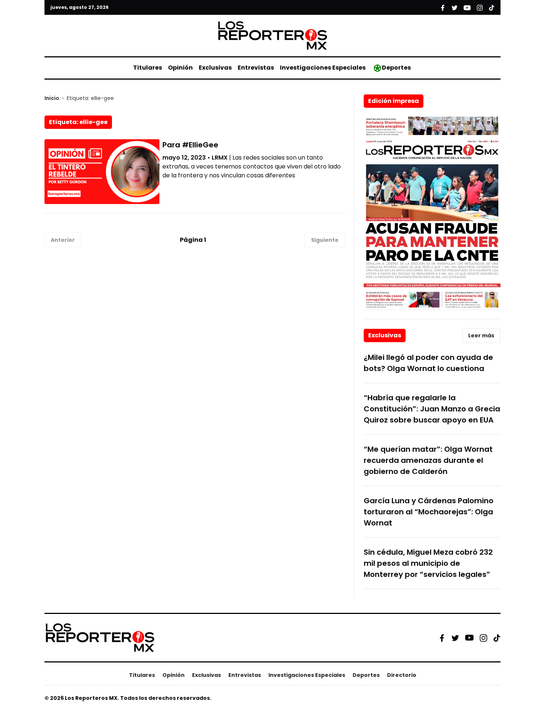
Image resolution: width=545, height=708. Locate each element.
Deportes (396, 67)
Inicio (51, 98)
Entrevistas (256, 67)
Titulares (147, 67)
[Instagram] (483, 637)
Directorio (401, 675)
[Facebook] (442, 637)
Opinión (180, 67)
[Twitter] (455, 637)
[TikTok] (497, 637)
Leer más (481, 335)
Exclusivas (215, 67)
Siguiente (324, 240)
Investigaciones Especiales (323, 67)
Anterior (63, 240)
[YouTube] (469, 637)
